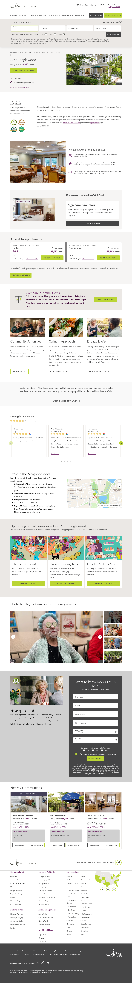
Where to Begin (43, 904)
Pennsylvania (84, 927)
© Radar (106, 505)
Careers (41, 938)
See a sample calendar (98, 371)
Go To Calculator (105, 299)
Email (60, 34)
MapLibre (100, 505)
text (88, 750)
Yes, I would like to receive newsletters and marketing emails (97, 754)
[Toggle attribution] (119, 505)
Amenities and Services (71, 122)
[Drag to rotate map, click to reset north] (119, 486)
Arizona (69, 876)
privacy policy (81, 41)
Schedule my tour (52, 258)
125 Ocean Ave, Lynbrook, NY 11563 (90, 5)
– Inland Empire (71, 883)
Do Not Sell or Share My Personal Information (64, 954)
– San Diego (70, 910)
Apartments (94, 122)
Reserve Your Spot (28, 583)
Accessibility (76, 951)
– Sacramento (71, 906)
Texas (82, 934)
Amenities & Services (17, 883)
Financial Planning (16, 914)
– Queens (83, 910)
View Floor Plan (32, 258)
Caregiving (42, 887)
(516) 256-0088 (114, 7)
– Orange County (72, 890)
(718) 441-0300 (98, 827)
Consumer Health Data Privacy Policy (46, 951)
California (69, 880)
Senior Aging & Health (46, 880)
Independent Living (16, 890)
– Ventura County (72, 913)
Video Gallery (43, 901)
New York (83, 894)
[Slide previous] (69, 70)
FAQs (12, 928)
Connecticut (70, 924)
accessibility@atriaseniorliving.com (40, 972)
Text (51, 34)
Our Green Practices (45, 917)
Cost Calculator (15, 904)
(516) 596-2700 (23, 827)
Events (12, 897)
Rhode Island (84, 931)
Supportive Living (16, 894)
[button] (120, 22)
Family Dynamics (44, 883)
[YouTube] (114, 889)
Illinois (68, 934)
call (97, 750)
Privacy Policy (25, 43)
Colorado (69, 920)
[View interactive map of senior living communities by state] (108, 879)
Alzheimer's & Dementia (46, 897)
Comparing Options (17, 921)
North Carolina (85, 924)
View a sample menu (59, 371)
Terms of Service (38, 43)
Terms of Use (14, 951)
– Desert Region (71, 887)
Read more (55, 454)
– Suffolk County (86, 914)
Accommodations (16, 954)
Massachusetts (85, 880)
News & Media (43, 921)
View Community (36, 845)
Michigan (83, 883)
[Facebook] (119, 862)
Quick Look (19, 845)
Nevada (83, 887)
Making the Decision (45, 890)
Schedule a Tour (92, 223)
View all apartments (20, 275)
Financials (41, 894)
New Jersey (84, 890)
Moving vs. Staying (16, 917)
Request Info (113, 35)
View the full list (19, 371)
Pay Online (42, 934)
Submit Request (95, 759)
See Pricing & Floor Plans (23, 70)
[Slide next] (118, 70)
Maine (82, 876)
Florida (68, 927)
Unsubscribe (66, 951)
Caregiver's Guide (44, 876)
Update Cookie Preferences (34, 954)
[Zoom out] (119, 483)
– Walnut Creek (71, 917)
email (106, 750)
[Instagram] (108, 889)
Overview (13, 876)
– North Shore (85, 907)
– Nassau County (86, 903)
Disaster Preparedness (17, 924)
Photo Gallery (15, 901)
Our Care (13, 887)
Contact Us (42, 941)
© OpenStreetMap (113, 505)
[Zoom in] (119, 481)
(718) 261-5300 (60, 827)
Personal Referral (44, 924)
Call (43, 34)
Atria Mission (43, 914)
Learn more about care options (19, 87)
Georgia (69, 931)
